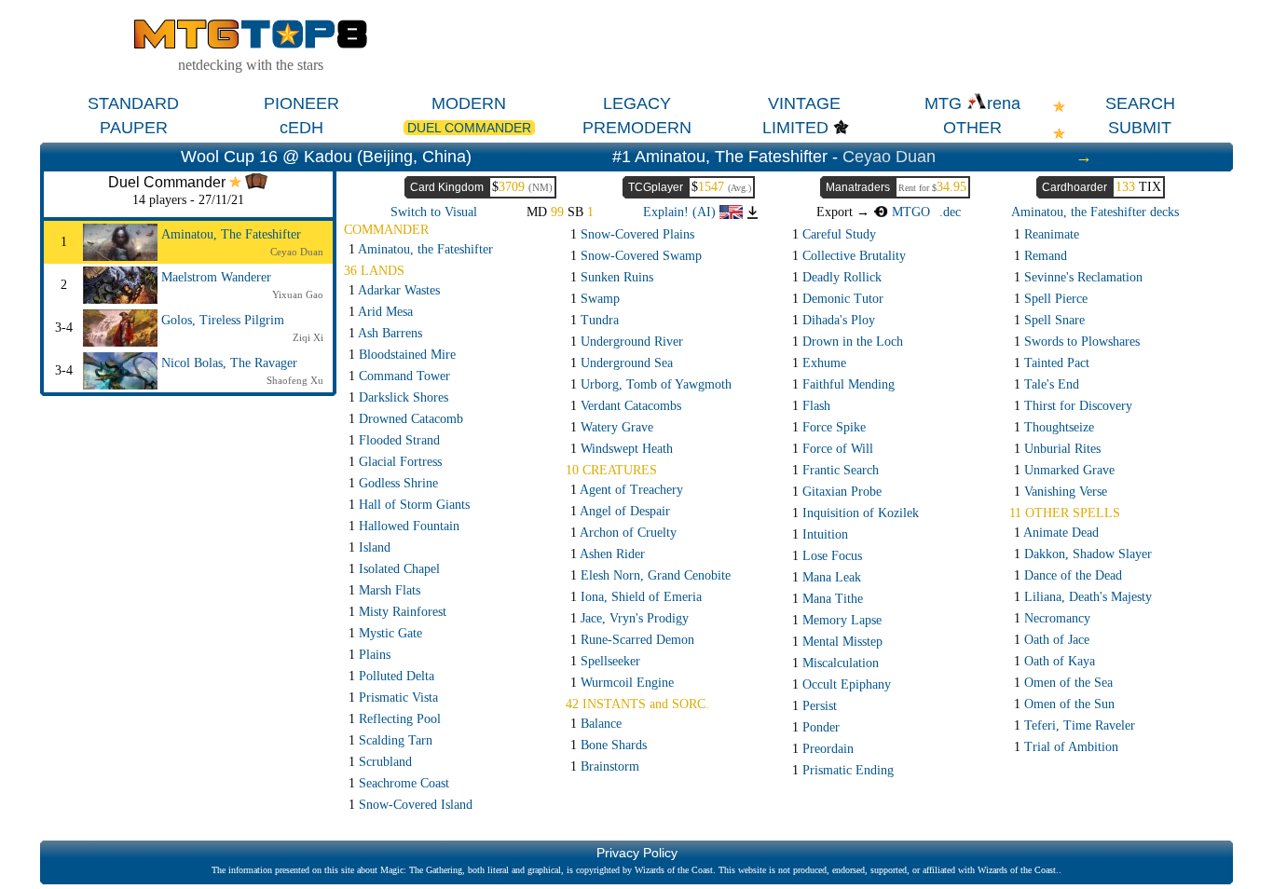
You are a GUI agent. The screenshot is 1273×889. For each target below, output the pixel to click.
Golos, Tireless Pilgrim (222, 320)
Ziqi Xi (308, 337)
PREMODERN (636, 127)
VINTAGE (804, 103)
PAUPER (134, 127)
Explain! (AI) (681, 212)
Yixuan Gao (297, 294)
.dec (950, 212)
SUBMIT (1139, 127)
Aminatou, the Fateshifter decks (1095, 212)
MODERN (468, 103)
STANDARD (133, 103)
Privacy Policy (637, 852)
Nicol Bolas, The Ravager (229, 363)
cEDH (301, 127)
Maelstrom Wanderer (216, 277)
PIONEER (301, 103)
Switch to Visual (433, 212)
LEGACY (637, 103)
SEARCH (1140, 103)
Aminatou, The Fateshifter (231, 234)
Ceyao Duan (889, 156)
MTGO (909, 212)
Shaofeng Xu (295, 380)
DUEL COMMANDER (469, 127)
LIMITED (795, 127)
